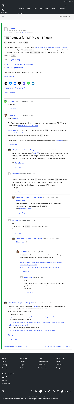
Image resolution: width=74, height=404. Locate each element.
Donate (59, 365)
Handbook (59, 140)
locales (13, 55)
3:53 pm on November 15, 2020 (47, 150)
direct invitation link (16, 133)
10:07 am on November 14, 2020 (24, 101)
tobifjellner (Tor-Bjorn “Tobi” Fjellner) (25, 150)
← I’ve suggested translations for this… (16, 346)
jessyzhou (18, 64)
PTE (5, 43)
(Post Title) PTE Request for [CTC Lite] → (56, 346)
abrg (15, 118)
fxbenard (23, 209)
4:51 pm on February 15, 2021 (28, 220)
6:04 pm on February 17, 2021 (40, 277)
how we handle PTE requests (28, 126)
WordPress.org (35, 52)
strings (45, 206)
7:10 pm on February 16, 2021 (35, 251)
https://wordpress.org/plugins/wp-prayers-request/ (50, 47)
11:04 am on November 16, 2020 (43, 303)
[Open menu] (71, 5)
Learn (40, 358)
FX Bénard (11, 115)
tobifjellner (28, 64)
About (4, 358)
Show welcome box (64, 16)
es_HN (26, 32)
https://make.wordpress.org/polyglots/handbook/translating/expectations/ (32, 317)
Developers (41, 365)
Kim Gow (12, 28)
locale (16, 156)
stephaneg (15, 60)
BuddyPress (7, 383)
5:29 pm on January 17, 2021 (27, 173)
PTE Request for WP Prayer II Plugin (28, 37)
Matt (4, 377)
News (4, 362)
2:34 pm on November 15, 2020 (24, 115)
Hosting (4, 365)
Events (58, 362)
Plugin (26, 43)
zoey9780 (18, 68)
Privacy (4, 368)
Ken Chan (11, 101)
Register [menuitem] (71, 1)
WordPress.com (8, 374)
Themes (22, 362)
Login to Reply (9, 89)
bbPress (5, 380)
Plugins (22, 365)
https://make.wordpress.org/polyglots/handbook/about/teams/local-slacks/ (33, 330)
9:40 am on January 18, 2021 (50, 197)
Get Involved (60, 358)
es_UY (22, 32)
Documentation (43, 362)
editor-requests (9, 77)
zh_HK (18, 32)
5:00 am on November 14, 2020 (17, 30)
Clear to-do (20, 88)
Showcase (23, 358)
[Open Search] (65, 5)
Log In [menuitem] (65, 1)
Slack (46, 130)
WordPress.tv (43, 368)
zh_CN (9, 64)
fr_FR (36, 153)
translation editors (28, 50)
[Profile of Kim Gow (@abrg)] (6, 29)
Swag (58, 368)
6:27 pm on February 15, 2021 (51, 238)
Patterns (23, 368)
